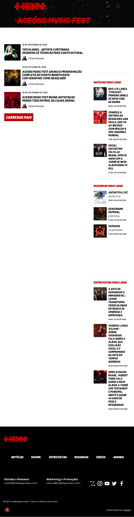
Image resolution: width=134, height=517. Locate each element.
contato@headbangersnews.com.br (21, 483)
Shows (35, 457)
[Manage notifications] (7, 509)
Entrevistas (57, 457)
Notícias (17, 457)
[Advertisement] (112, 57)
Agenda (118, 457)
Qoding (127, 510)
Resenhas (81, 457)
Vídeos (100, 457)
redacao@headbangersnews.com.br (64, 483)
